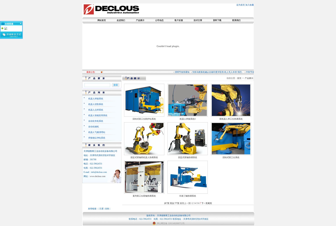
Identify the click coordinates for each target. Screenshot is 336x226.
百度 (101, 208)
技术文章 (198, 20)
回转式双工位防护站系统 (144, 119)
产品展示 (140, 20)
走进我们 (121, 20)
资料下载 (217, 20)
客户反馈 (178, 20)
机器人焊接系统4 (187, 119)
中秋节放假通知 (251, 72)
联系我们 (236, 20)
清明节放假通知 (180, 72)
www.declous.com (97, 176)
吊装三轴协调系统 (187, 196)
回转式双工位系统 (231, 157)
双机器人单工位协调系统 (231, 119)
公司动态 (159, 20)
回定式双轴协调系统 (187, 157)
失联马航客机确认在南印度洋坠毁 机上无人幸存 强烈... (215, 72)
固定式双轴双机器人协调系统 (144, 157)
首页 (239, 78)
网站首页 (101, 20)
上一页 (187, 203)
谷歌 (107, 208)
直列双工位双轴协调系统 (144, 196)
